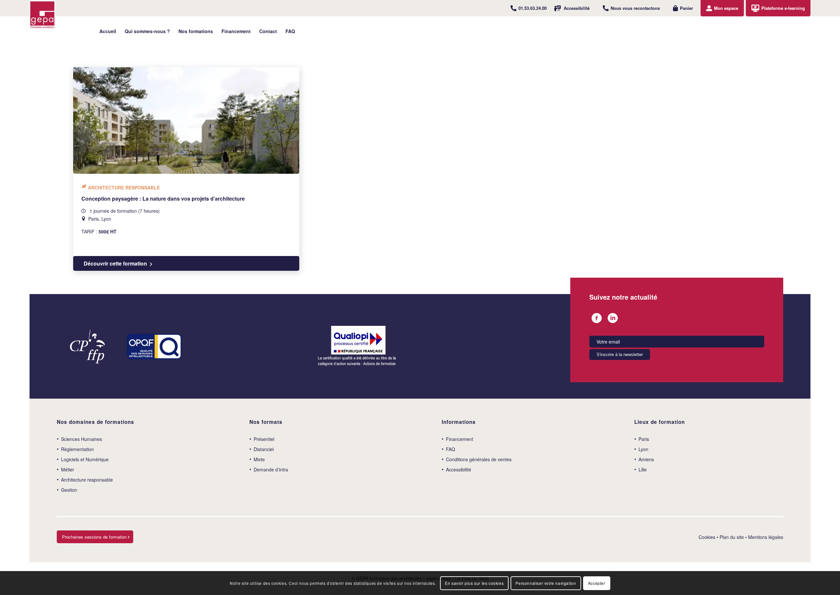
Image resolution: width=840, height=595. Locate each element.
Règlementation (77, 449)
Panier (686, 8)
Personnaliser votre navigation (545, 582)
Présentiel (264, 439)
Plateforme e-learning (783, 8)
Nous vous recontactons (635, 8)
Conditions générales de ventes (479, 459)
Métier (67, 469)
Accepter (596, 582)
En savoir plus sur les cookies (474, 582)
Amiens (646, 459)
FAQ (450, 449)
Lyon (643, 449)
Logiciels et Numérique (85, 459)
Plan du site (732, 537)
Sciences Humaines (81, 439)
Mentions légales (765, 537)
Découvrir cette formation (115, 263)
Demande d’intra (271, 469)
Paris (644, 439)
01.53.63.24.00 (532, 8)
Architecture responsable (87, 479)
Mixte (259, 459)
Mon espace (726, 8)
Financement (459, 439)
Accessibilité (577, 8)
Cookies (707, 537)
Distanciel (264, 449)
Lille (643, 469)
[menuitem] (528, 8)
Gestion (69, 489)
